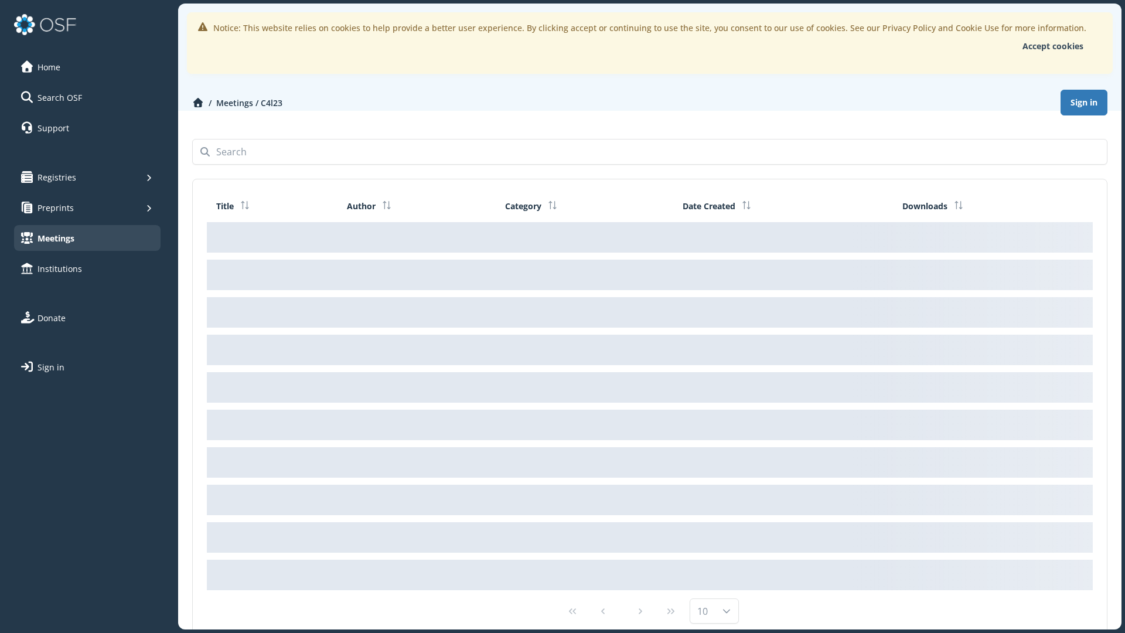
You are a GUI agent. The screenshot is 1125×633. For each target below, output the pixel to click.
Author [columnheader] (362, 206)
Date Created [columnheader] (710, 206)
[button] (87, 67)
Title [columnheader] (226, 206)
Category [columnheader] (524, 206)
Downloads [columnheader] (926, 206)
